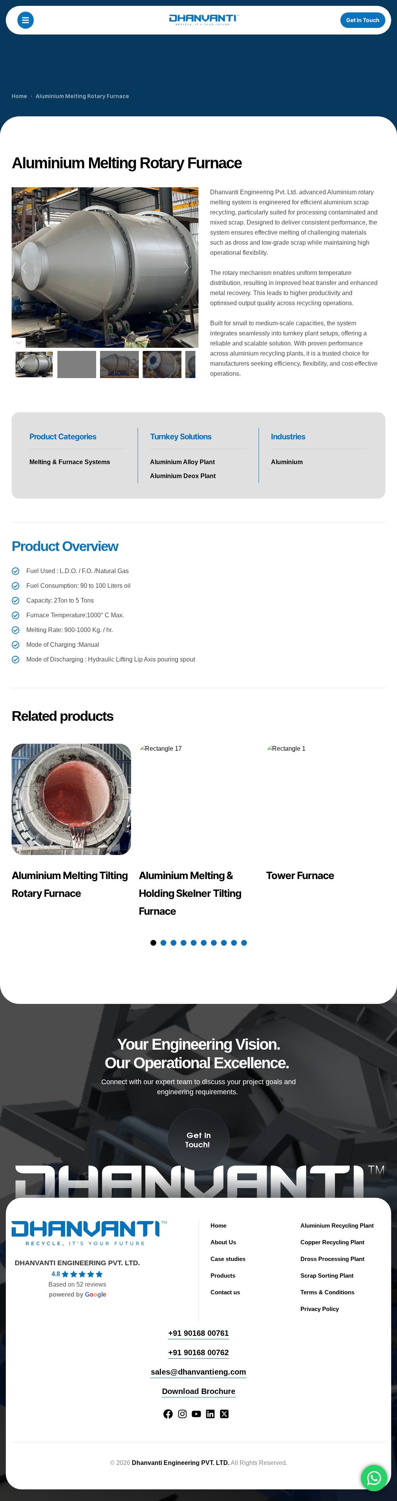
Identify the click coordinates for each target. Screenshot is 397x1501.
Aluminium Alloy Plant (182, 462)
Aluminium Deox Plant (183, 476)
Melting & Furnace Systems (69, 462)
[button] (153, 943)
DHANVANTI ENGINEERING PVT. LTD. (77, 1263)
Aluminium (287, 462)
